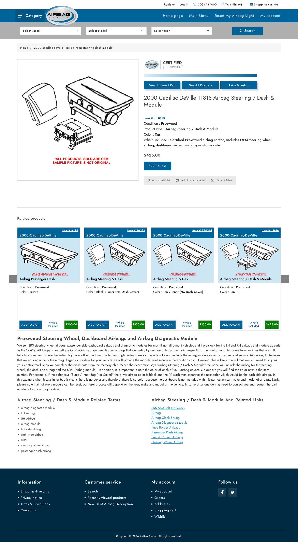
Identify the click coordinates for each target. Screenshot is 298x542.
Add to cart (157, 166)
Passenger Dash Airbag (167, 432)
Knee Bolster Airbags (165, 427)
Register (169, 4)
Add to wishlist (161, 180)
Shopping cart (165, 510)
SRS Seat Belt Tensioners (167, 408)
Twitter (232, 492)
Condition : (152, 123)
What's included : (156, 139)
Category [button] (34, 15)
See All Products (200, 85)
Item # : (149, 118)
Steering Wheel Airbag (167, 442)
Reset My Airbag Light (234, 15)
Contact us (29, 510)
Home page (173, 15)
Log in (184, 4)
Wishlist (160, 517)
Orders (159, 498)
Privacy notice (31, 498)
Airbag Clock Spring (165, 417)
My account (270, 15)
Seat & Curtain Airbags (167, 437)
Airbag (156, 412)
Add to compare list (193, 180)
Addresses (162, 504)
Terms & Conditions (35, 504)
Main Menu (199, 15)
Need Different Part (162, 85)
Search (249, 30)
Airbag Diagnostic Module (169, 422)
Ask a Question (238, 85)
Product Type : (154, 128)
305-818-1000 (207, 4)
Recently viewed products (107, 498)
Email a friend (225, 180)
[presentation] (13, 279)
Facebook (222, 492)
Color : (149, 134)
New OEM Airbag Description (110, 504)
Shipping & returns (35, 491)
